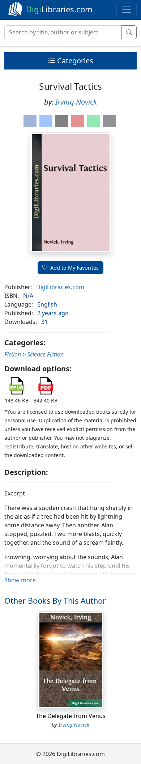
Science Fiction (45, 354)
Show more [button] (20, 580)
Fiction (12, 354)
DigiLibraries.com (60, 287)
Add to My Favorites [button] (74, 267)
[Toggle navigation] (126, 10)
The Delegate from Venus (71, 716)
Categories (74, 61)
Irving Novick (76, 102)
